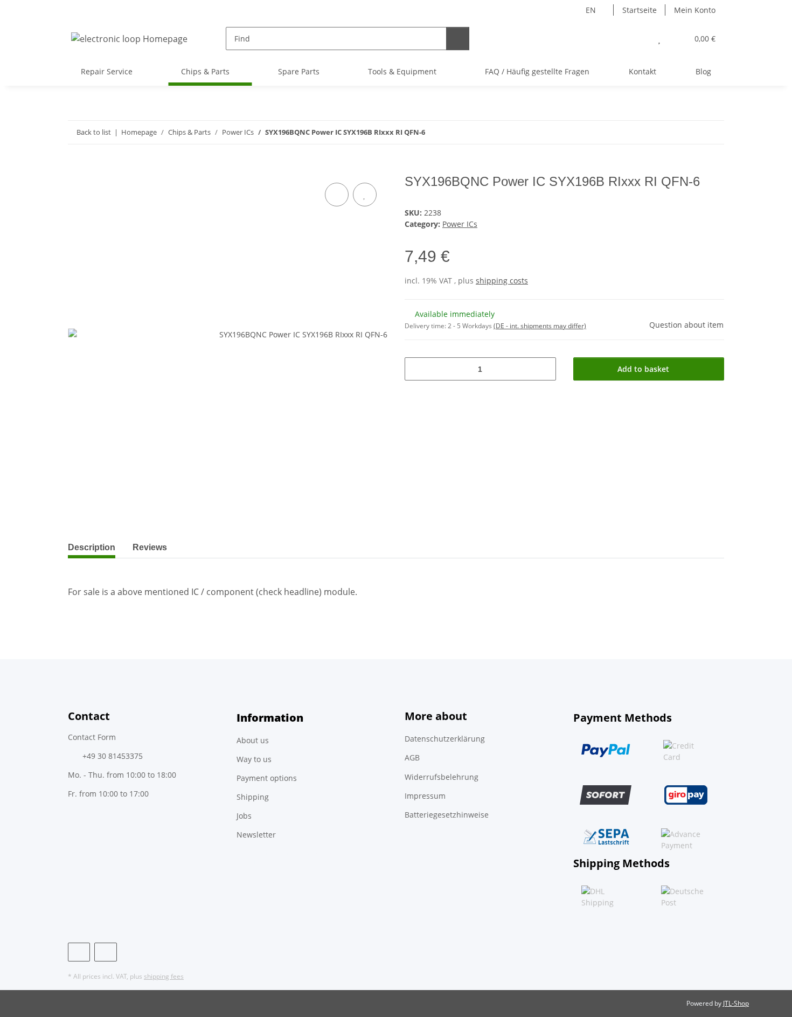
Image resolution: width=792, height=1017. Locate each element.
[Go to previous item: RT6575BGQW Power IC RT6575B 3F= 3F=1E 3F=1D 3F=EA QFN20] (689, 132)
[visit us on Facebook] (79, 952)
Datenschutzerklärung (445, 739)
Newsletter (256, 834)
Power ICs (459, 224)
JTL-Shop (736, 1003)
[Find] (457, 38)
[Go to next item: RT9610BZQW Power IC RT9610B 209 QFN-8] (712, 132)
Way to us (254, 759)
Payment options (267, 778)
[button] (637, 38)
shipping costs (502, 280)
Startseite (639, 10)
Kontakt (642, 71)
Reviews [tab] (150, 547)
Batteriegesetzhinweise (447, 815)
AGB (412, 757)
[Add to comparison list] (337, 194)
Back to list (94, 132)
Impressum (425, 796)
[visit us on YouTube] (105, 952)
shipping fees (164, 976)
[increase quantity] (543, 369)
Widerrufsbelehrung (441, 777)
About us (253, 740)
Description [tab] (91, 547)
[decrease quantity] (416, 369)
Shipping (253, 797)
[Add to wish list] (365, 194)
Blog (703, 71)
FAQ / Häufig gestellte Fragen (537, 71)
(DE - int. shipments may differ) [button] (540, 325)
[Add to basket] (76, 168)
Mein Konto (694, 10)
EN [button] (591, 10)
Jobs (244, 816)
